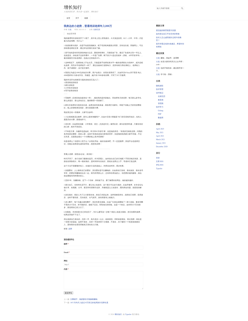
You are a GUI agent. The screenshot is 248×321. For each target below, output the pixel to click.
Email (66, 252)
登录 (158, 158)
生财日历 (96, 29)
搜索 (182, 8)
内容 (65, 269)
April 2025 (160, 129)
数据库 (160, 117)
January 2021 (161, 143)
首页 (68, 18)
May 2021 (159, 132)
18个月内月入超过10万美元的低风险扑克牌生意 (89, 302)
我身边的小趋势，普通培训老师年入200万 (88, 26)
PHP (159, 114)
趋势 (70, 228)
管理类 (160, 103)
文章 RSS (159, 161)
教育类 (160, 100)
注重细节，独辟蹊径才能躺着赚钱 (83, 299)
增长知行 (73, 7)
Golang (160, 110)
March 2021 (160, 139)
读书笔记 (159, 93)
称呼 (65, 244)
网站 (65, 261)
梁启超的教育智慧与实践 (166, 30)
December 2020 (162, 146)
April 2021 (160, 136)
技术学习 (159, 107)
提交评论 (68, 293)
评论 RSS (159, 165)
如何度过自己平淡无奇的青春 (168, 34)
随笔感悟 (159, 85)
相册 (86, 18)
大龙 (69, 29)
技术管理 (159, 89)
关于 (77, 18)
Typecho (159, 168)
